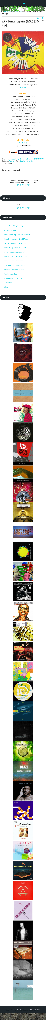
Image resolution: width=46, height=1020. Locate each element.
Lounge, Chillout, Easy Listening (15, 256)
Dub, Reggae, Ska (10, 274)
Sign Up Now (20, 185)
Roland (11, 161)
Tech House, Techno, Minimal (14, 265)
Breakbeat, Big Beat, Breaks (14, 269)
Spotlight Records (26, 161)
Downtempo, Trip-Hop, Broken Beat (17, 234)
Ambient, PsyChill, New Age (14, 226)
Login (28, 185)
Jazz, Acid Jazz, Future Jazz (13, 261)
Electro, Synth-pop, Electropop (15, 243)
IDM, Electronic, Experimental (14, 252)
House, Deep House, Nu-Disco (20, 159)
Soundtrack (8, 283)
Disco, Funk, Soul (10, 230)
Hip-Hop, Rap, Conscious (13, 278)
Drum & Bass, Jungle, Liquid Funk (16, 239)
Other (6, 287)
